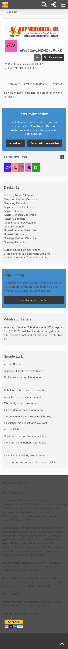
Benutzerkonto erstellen (44, 143)
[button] (37, 57)
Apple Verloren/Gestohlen (19, 207)
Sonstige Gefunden (15, 242)
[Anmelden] (53, 4)
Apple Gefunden (13, 210)
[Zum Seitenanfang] (62, 643)
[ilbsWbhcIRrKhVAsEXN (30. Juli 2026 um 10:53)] (15, 167)
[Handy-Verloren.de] (4, 4)
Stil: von (34, 643)
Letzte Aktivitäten (35, 84)
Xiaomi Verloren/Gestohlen (20, 214)
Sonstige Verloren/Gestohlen (21, 238)
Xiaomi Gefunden (14, 218)
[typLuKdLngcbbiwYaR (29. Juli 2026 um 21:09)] (22, 167)
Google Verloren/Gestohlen (20, 222)
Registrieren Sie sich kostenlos (32, 286)
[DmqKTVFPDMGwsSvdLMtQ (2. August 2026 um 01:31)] (8, 167)
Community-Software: (34, 638)
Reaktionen (58, 84)
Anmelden (15, 143)
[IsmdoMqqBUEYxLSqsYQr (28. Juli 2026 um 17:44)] (35, 167)
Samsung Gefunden (16, 203)
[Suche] (44, 4)
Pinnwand (13, 84)
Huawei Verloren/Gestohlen (20, 230)
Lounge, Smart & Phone (18, 195)
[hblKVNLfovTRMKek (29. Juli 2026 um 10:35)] (28, 167)
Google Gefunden (14, 226)
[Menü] (63, 4)
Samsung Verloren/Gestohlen (21, 199)
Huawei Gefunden (15, 234)
